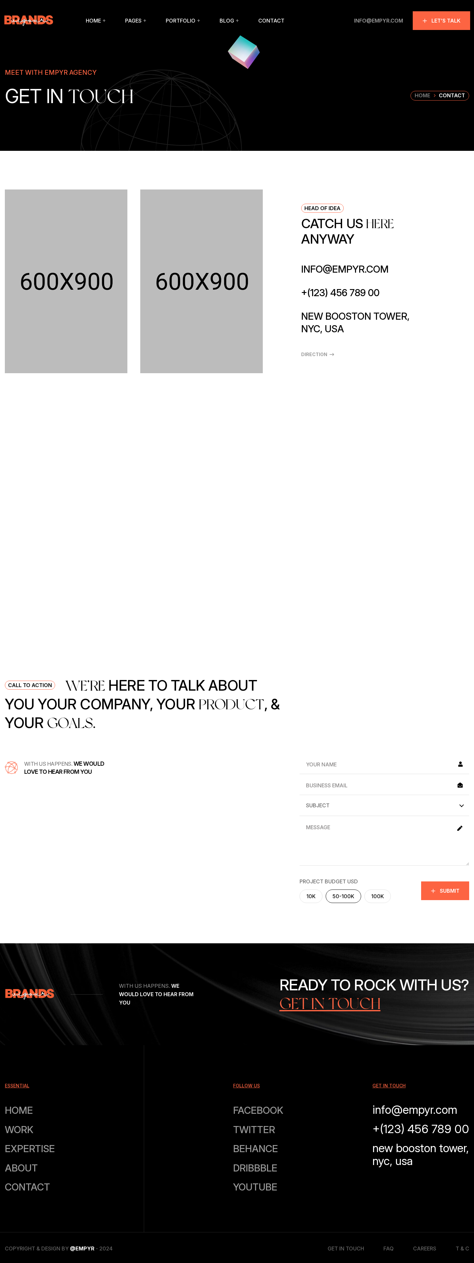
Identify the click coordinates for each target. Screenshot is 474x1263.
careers (424, 1248)
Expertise (30, 1148)
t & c (462, 1248)
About (21, 1168)
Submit (449, 891)
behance (255, 1148)
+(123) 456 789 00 (340, 292)
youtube (255, 1187)
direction (314, 354)
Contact (27, 1187)
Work (19, 1129)
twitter (254, 1129)
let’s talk (445, 20)
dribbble (255, 1168)
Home (422, 95)
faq (388, 1248)
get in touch (346, 1248)
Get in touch (330, 1003)
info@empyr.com (378, 20)
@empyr (82, 1248)
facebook (258, 1110)
